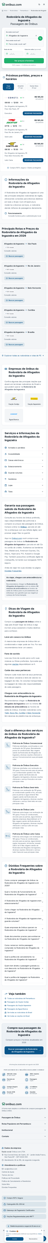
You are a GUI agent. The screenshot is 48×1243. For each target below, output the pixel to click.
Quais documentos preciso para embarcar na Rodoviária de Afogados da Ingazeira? (22, 937)
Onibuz (23, 527)
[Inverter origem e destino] (40, 38)
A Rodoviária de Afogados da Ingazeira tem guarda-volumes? (23, 919)
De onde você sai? (12, 32)
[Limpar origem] (36, 35)
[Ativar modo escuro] (39, 4)
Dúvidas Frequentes (13, 571)
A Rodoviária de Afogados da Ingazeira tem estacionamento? (23, 902)
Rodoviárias (14, 10)
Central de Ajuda (8, 1172)
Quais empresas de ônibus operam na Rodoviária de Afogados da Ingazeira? (21, 928)
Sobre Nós (6, 1184)
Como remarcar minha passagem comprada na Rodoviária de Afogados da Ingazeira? (22, 948)
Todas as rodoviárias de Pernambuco (21, 998)
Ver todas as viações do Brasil (18, 1016)
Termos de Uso (7, 1175)
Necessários (33, 1239)
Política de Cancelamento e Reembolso (16, 1181)
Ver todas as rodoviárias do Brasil (19, 1012)
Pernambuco (24, 10)
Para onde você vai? (13, 40)
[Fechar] (42, 1230)
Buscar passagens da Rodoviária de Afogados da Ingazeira (22, 1050)
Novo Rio (13, 713)
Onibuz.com (17, 538)
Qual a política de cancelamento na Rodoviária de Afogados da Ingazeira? (21, 958)
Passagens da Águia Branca (17, 1009)
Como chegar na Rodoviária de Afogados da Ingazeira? (22, 911)
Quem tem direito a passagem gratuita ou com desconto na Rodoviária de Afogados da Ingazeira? (22, 968)
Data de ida (8, 49)
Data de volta (33, 49)
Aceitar (14, 1239)
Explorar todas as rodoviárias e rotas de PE (22, 355)
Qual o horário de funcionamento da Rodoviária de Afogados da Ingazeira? (21, 893)
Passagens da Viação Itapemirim (19, 1005)
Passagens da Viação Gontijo (18, 1002)
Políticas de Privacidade (11, 1178)
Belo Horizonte (33, 713)
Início (5, 10)
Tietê (7, 713)
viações (15, 664)
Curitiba (21, 713)
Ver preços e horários (24, 61)
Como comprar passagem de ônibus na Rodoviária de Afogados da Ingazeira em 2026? (22, 883)
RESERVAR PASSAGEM (33, 113)
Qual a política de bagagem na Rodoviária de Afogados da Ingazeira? (22, 978)
